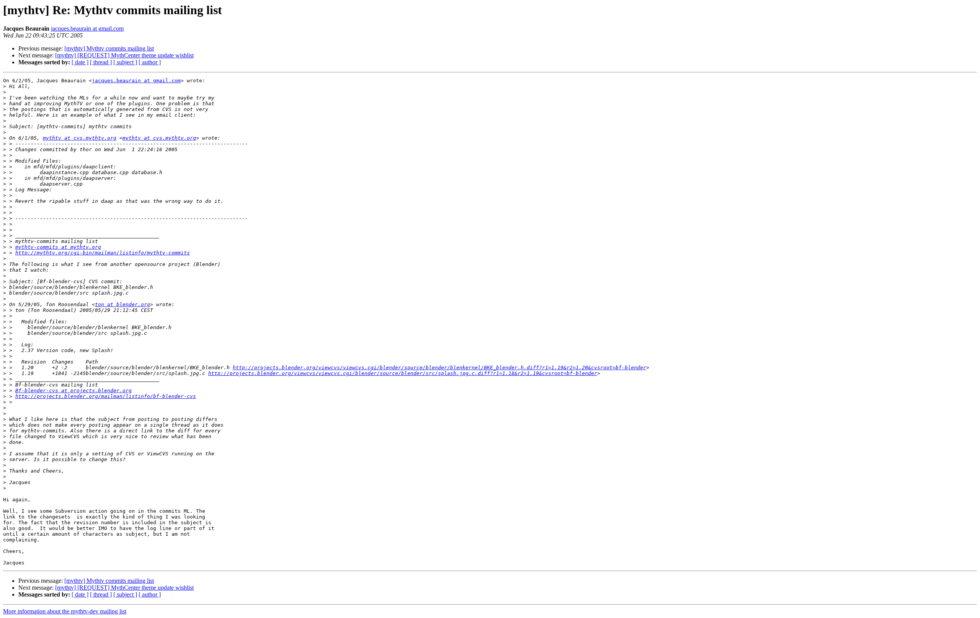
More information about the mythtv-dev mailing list (64, 611)
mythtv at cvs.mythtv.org (79, 138)
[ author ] (150, 62)
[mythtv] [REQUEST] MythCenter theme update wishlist (124, 55)
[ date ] (80, 62)
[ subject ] (125, 62)
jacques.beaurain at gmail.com (87, 28)
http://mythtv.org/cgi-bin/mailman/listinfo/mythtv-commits (102, 253)
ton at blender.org (122, 304)
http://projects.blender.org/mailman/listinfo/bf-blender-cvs (105, 396)
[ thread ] (101, 62)
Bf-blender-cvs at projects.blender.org (73, 390)
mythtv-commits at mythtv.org (58, 247)
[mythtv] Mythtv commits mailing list (109, 48)
